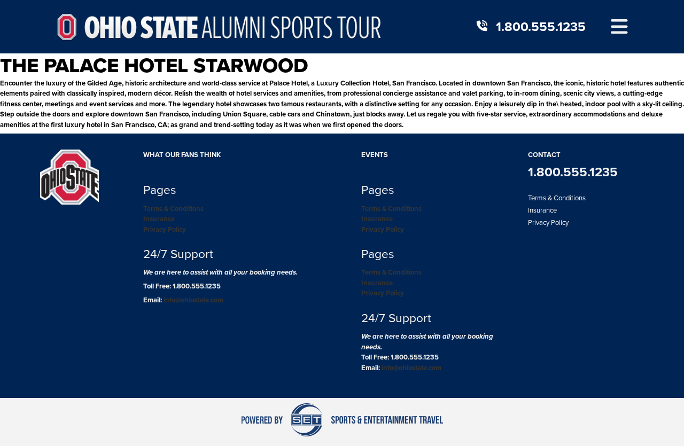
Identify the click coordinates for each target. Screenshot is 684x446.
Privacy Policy (164, 229)
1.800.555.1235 (541, 26)
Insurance (159, 219)
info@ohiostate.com (193, 300)
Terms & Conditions (173, 209)
